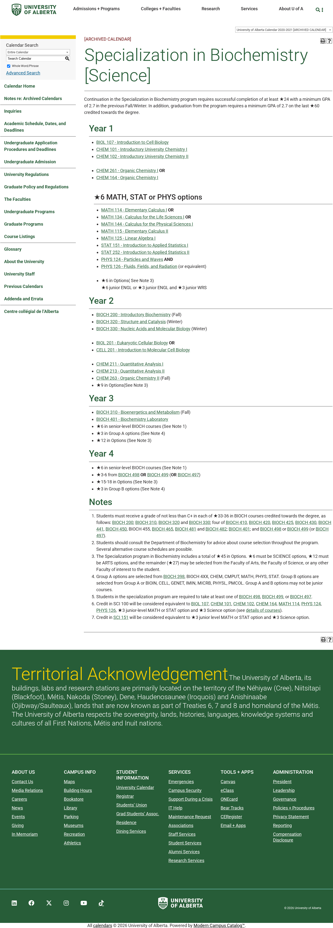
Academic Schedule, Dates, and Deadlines (35, 127)
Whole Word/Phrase (25, 66)
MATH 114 (289, 603)
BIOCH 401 (239, 529)
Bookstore (74, 799)
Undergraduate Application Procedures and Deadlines (30, 146)
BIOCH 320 (169, 522)
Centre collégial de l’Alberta (31, 311)
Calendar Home (19, 86)
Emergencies (181, 781)
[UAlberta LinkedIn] (14, 903)
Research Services (186, 860)
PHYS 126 (106, 610)
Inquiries (12, 111)
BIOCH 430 (305, 522)
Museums (73, 825)
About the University (24, 261)
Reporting (282, 825)
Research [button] (211, 8)
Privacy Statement (291, 816)
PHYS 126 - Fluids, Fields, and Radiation (139, 266)
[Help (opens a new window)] (329, 41)
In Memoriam (25, 834)
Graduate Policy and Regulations (36, 186)
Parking (71, 816)
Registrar (125, 796)
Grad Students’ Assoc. (137, 813)
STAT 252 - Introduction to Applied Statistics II (145, 252)
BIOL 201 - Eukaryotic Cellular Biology (132, 342)
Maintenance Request (189, 816)
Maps (69, 781)
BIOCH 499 (157, 474)
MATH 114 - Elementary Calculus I (134, 209)
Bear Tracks (232, 807)
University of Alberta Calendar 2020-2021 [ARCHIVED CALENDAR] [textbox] (281, 30)
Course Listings (19, 236)
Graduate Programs (23, 224)
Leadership (284, 790)
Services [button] (249, 8)
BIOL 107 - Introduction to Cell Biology (132, 142)
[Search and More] (318, 10)
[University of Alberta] (34, 10)
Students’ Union (131, 805)
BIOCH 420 (259, 522)
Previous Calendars (23, 286)
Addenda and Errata (23, 298)
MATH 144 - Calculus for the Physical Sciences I (147, 224)
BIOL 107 (200, 603)
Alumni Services (184, 851)
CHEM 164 (266, 603)
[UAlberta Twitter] (49, 903)
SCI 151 (120, 617)
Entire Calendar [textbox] (18, 52)
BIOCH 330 (199, 522)
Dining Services (131, 831)
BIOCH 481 (185, 529)
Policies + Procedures (293, 807)
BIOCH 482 (216, 529)
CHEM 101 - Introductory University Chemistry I (141, 149)
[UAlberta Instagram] (66, 903)
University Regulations (26, 174)
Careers (19, 799)
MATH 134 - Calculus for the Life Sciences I (142, 217)
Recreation (74, 834)
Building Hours (78, 790)
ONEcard (229, 799)
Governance (284, 799)
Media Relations (27, 790)
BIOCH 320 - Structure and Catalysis (131, 321)
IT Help (175, 807)
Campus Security (185, 790)
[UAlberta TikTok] (101, 903)
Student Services (184, 842)
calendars (102, 925)
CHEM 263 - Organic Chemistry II (127, 378)
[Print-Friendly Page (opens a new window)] (323, 41)
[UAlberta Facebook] (31, 903)
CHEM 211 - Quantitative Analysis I (129, 364)
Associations (180, 825)
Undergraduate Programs (29, 211)
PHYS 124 (311, 603)
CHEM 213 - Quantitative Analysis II (130, 371)
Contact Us (22, 781)
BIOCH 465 (162, 529)
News (17, 807)
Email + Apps (233, 825)
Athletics (72, 842)
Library (70, 807)
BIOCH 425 (282, 522)
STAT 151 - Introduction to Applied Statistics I (144, 245)
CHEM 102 (243, 603)
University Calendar (135, 787)
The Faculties (17, 199)
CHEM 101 (221, 603)
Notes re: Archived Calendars (33, 98)
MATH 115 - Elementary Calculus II (134, 231)
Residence (126, 822)
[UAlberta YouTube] (83, 903)
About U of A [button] (291, 8)
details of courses (263, 610)
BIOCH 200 (122, 522)
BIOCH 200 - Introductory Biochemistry (133, 314)
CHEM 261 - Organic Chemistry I (127, 170)
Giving (18, 825)
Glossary (12, 249)
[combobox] (284, 30)
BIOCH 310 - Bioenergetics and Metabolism (138, 412)
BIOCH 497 (188, 474)
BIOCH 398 (174, 576)
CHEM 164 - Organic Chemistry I (127, 177)
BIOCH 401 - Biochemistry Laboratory (132, 419)
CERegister (231, 816)
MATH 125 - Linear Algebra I (128, 238)
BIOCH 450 (116, 529)
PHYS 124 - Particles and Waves (132, 259)
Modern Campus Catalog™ (219, 925)
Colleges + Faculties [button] (161, 8)
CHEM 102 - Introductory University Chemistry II (142, 156)
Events (18, 816)
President (282, 781)
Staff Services (182, 834)
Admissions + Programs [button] (96, 8)
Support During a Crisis (190, 799)
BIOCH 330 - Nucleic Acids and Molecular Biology (143, 328)
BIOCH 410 (236, 522)
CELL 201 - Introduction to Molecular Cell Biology (143, 349)
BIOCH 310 (146, 522)
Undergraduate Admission (30, 161)
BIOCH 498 (128, 474)
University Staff (19, 273)
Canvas (228, 781)
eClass (227, 790)
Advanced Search (23, 72)
